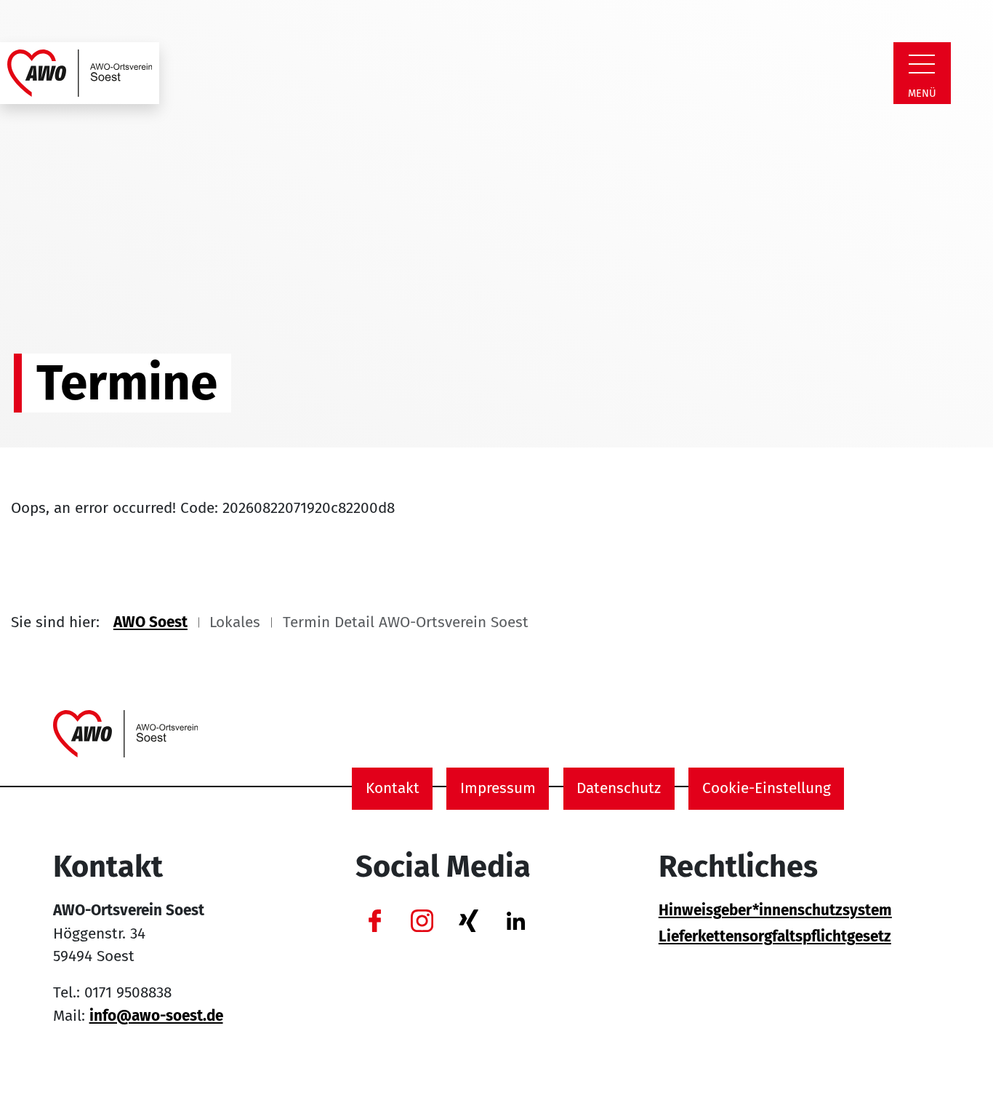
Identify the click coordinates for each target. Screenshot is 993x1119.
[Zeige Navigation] (922, 64)
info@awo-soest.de (156, 1016)
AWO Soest (150, 622)
